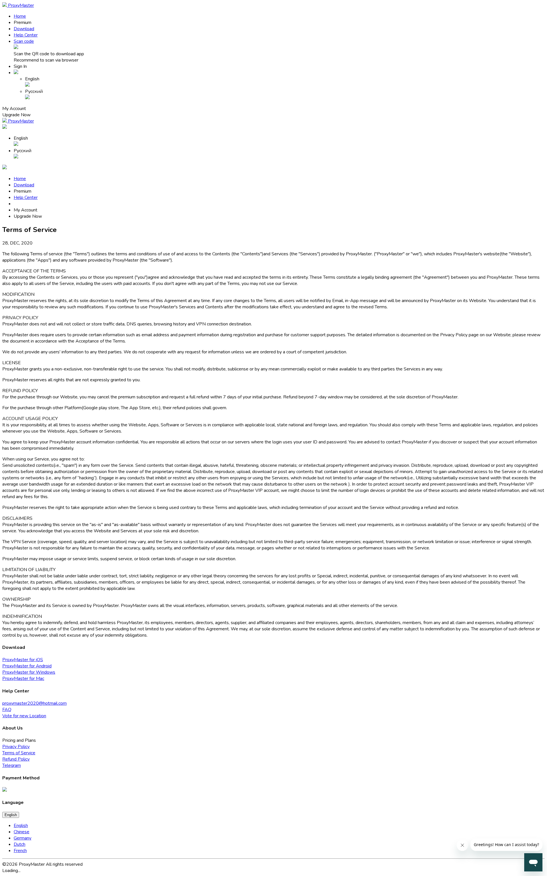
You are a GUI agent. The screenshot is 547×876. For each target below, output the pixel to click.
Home (20, 16)
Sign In (20, 66)
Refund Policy (16, 759)
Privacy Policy (16, 746)
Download (24, 29)
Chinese (21, 832)
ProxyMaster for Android (27, 666)
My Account (25, 210)
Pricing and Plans (19, 740)
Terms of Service (18, 753)
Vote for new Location (24, 716)
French (20, 851)
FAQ (6, 709)
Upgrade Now (16, 115)
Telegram (11, 765)
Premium (22, 22)
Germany (22, 838)
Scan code (24, 41)
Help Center (26, 35)
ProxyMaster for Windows (28, 672)
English (11, 815)
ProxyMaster (20, 5)
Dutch (19, 844)
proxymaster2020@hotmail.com (34, 703)
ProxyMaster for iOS (22, 660)
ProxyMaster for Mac (23, 678)
